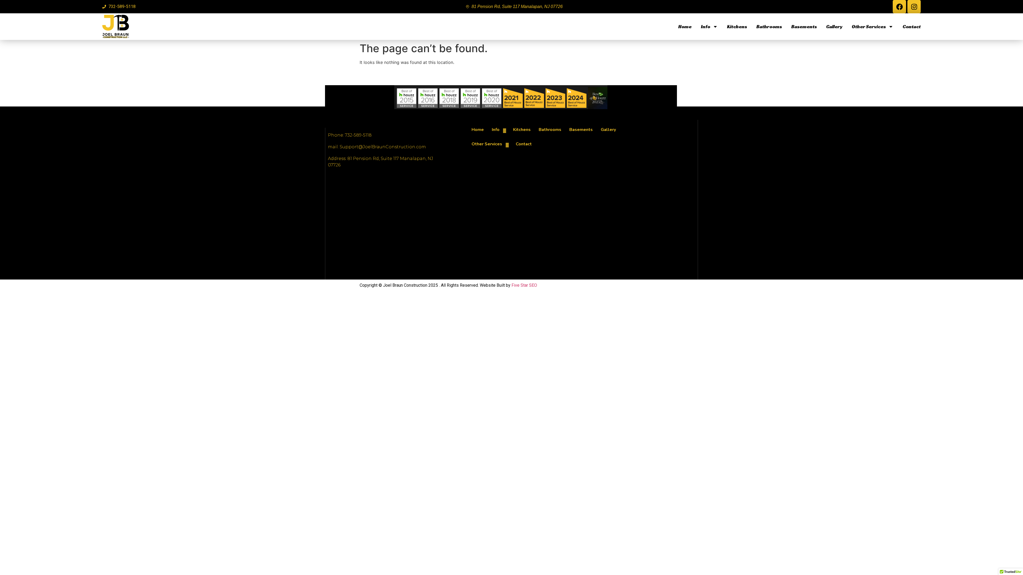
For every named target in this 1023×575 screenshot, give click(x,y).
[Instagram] (914, 6)
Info (705, 26)
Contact (912, 26)
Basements (804, 26)
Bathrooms (769, 26)
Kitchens (737, 26)
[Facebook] (899, 6)
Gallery (834, 26)
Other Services (869, 26)
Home (685, 26)
